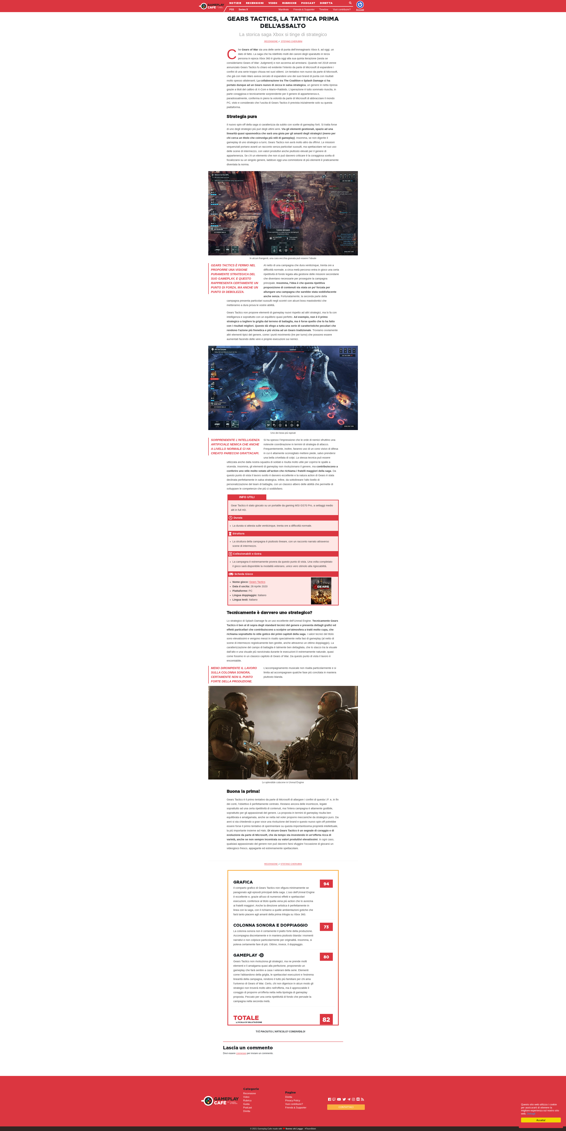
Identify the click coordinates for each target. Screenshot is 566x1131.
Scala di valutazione (250, 1022)
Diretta (326, 3)
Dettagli (531, 1113)
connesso (241, 1053)
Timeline (323, 9)
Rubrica (247, 1100)
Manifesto (284, 9)
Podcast (308, 3)
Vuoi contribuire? (342, 9)
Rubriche (289, 3)
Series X (243, 9)
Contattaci (346, 1107)
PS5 (231, 9)
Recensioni (255, 3)
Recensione (249, 1093)
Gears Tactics (257, 581)
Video (273, 3)
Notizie (235, 3)
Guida (246, 1104)
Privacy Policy (292, 1100)
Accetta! (541, 1120)
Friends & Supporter (304, 9)
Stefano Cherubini (291, 41)
